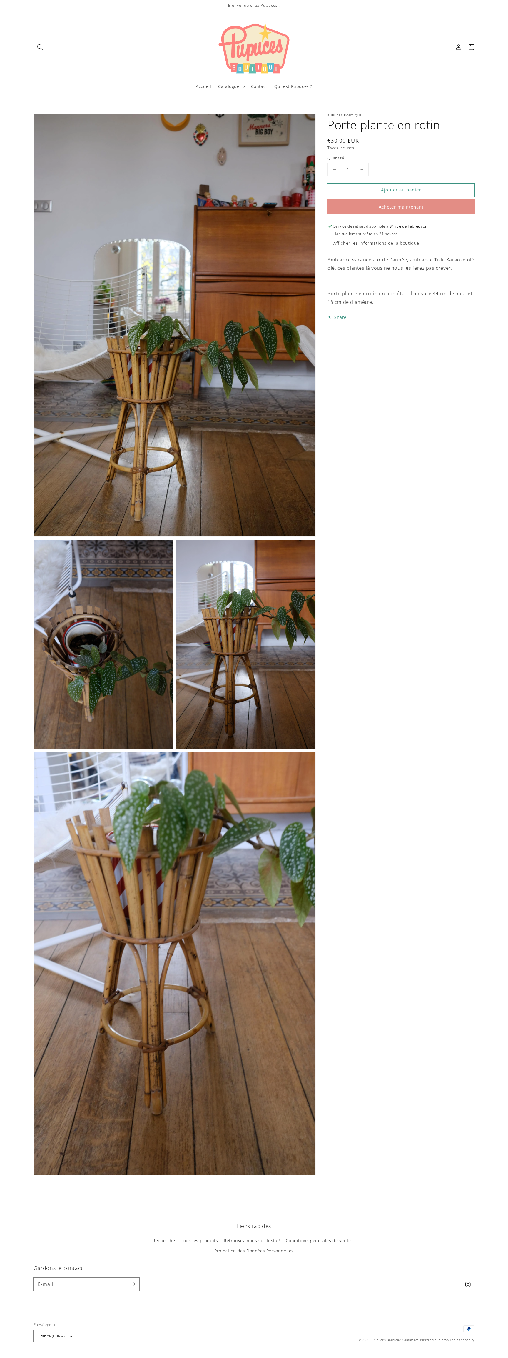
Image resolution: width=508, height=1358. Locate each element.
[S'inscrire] (132, 1284)
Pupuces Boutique (387, 1340)
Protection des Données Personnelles (254, 1251)
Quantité (335, 158)
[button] (40, 47)
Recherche (164, 1240)
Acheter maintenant (401, 207)
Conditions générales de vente (318, 1240)
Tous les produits (199, 1240)
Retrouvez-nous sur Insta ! (252, 1240)
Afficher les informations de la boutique (376, 243)
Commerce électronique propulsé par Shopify (438, 1340)
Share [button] (340, 317)
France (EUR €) (51, 1336)
